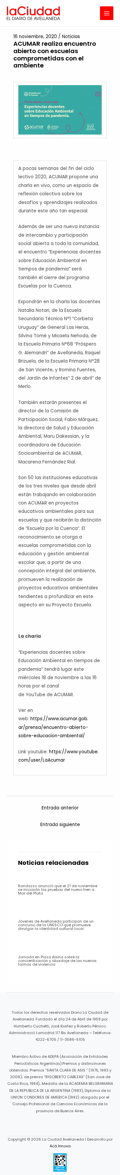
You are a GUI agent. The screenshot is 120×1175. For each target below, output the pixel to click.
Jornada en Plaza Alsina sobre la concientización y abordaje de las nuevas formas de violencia (57, 961)
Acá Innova (60, 1146)
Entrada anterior (60, 808)
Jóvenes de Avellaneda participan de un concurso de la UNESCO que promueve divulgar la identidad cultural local (56, 925)
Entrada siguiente (60, 824)
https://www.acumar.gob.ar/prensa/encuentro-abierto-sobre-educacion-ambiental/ (53, 727)
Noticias (71, 36)
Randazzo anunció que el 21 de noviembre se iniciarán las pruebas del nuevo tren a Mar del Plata (57, 890)
